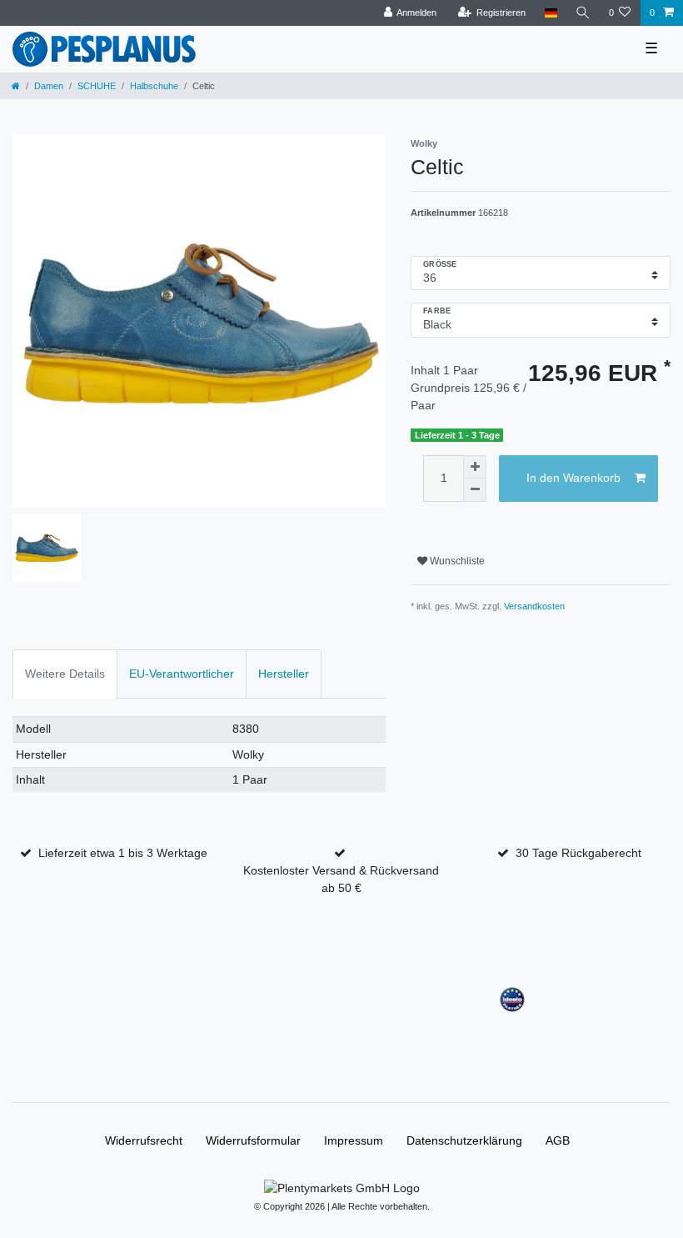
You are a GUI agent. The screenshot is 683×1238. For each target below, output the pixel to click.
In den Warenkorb (573, 477)
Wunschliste (456, 561)
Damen (48, 86)
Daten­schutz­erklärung (464, 1140)
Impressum (353, 1140)
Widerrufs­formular (253, 1140)
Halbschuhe (154, 86)
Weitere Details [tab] (65, 673)
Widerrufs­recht (143, 1140)
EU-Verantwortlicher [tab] (181, 673)
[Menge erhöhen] (474, 467)
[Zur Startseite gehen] (16, 86)
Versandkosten (534, 606)
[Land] (550, 13)
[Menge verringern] (474, 490)
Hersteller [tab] (283, 673)
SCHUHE (96, 86)
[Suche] (583, 13)
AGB (558, 1140)
